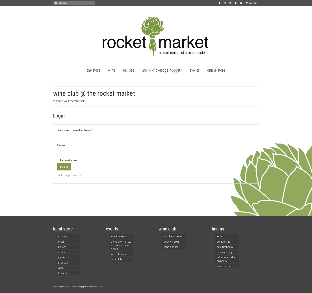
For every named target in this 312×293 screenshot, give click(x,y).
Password (64, 145)
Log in (64, 166)
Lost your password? (69, 175)
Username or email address (74, 130)
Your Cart (252, 3)
